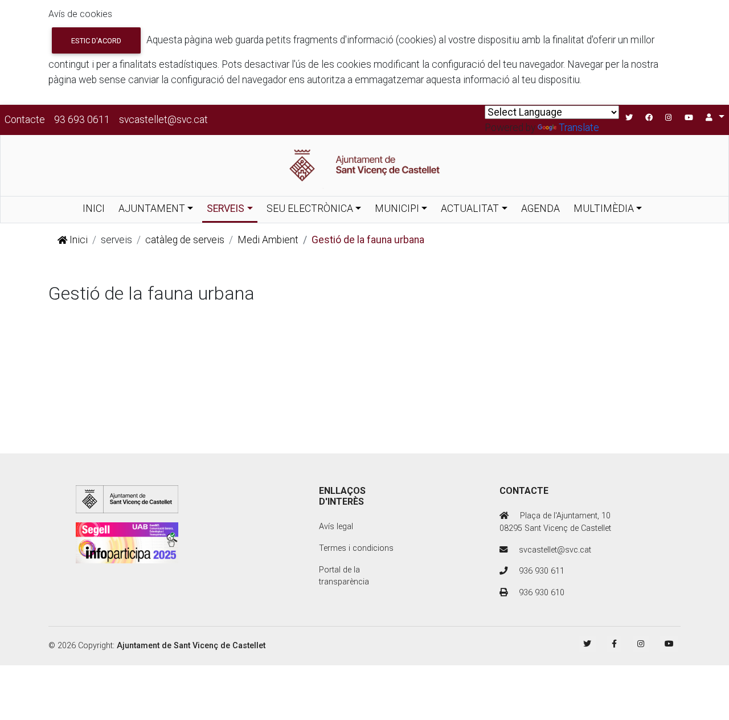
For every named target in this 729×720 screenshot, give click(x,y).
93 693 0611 (82, 119)
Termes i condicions (356, 548)
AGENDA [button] (540, 208)
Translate (579, 127)
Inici (77, 240)
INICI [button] (94, 208)
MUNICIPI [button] (397, 208)
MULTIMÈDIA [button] (604, 208)
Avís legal (336, 526)
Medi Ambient (267, 240)
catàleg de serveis (184, 240)
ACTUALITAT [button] (470, 208)
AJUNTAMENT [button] (151, 208)
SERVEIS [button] (225, 208)
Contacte (25, 119)
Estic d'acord (96, 40)
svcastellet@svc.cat (163, 119)
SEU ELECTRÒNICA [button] (310, 208)
